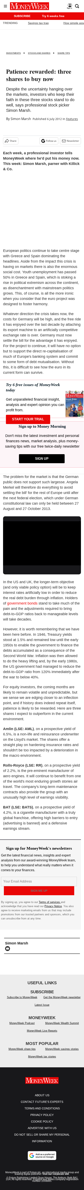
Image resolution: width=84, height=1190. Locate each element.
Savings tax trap (38, 23)
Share (13, 141)
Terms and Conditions (42, 1108)
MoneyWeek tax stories (42, 1056)
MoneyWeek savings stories (62, 1049)
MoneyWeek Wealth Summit (62, 1023)
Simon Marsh (21, 119)
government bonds (22, 603)
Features (72, 119)
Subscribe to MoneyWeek (22, 997)
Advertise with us (42, 1128)
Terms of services (50, 902)
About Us (42, 1095)
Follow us (51, 141)
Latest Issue (42, 1004)
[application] (42, 543)
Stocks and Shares (39, 53)
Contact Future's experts (42, 1101)
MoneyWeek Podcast (22, 1023)
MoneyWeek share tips (22, 1049)
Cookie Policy (42, 1121)
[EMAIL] (8, 948)
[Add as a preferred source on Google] (42, 1155)
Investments (13, 53)
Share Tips (63, 53)
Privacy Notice (53, 906)
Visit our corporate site (55, 1174)
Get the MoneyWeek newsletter (62, 997)
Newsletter (73, 141)
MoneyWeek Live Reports (42, 1030)
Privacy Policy (42, 1115)
